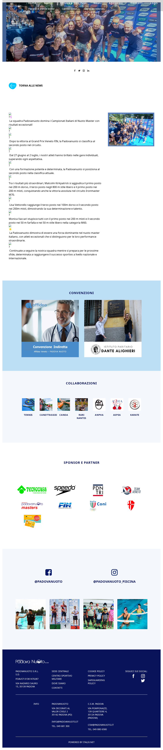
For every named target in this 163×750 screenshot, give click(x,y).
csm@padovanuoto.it (99, 724)
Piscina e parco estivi (41, 9)
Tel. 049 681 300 (60, 726)
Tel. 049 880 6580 (97, 729)
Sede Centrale (60, 671)
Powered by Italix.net (81, 742)
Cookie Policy (96, 671)
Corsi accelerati (94, 9)
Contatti (137, 3)
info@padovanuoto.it (63, 721)
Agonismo (116, 3)
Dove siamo (59, 683)
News (97, 3)
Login (154, 3)
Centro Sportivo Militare (62, 677)
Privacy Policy (96, 675)
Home (32, 3)
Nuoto (48, 3)
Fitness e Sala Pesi (73, 3)
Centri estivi (69, 9)
